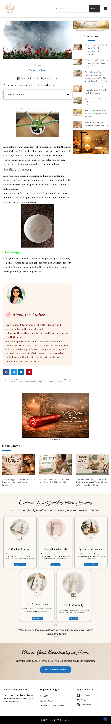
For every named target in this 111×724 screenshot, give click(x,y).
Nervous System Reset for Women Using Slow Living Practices (96, 113)
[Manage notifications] (105, 719)
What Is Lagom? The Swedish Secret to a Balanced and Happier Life (97, 63)
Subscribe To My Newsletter (53, 705)
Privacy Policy (46, 701)
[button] (105, 9)
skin (44, 70)
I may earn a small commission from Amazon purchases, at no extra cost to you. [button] (18, 698)
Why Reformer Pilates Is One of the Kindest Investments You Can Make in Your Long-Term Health (91, 482)
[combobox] (71, 8)
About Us (44, 696)
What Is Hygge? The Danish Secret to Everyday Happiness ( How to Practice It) (18, 482)
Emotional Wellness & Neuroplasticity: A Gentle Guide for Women (96, 90)
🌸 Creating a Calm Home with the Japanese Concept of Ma (96, 101)
